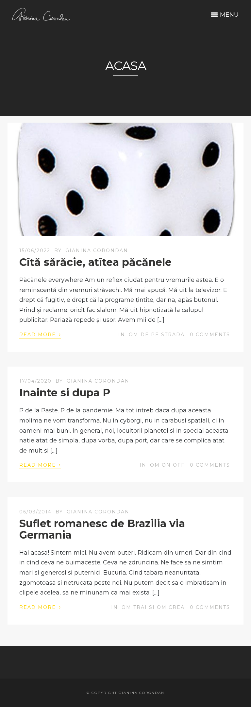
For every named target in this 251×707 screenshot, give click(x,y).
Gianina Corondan (96, 250)
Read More (40, 334)
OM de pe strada (157, 334)
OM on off (167, 465)
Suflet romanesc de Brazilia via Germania (102, 529)
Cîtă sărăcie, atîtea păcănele (95, 262)
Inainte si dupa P (64, 392)
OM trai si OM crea (153, 607)
